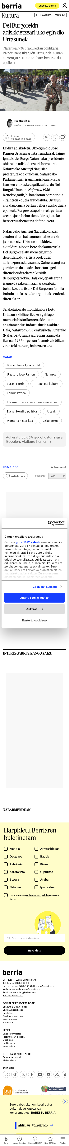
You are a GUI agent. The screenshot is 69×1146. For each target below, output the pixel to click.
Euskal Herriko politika (22, 411)
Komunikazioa (16, 393)
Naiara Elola (22, 120)
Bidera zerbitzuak (12, 1057)
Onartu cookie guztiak (34, 597)
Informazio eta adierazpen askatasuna (32, 402)
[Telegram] (15, 1074)
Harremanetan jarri (13, 995)
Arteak (51, 411)
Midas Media (9, 1060)
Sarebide (8, 1022)
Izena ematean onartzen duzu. (34, 897)
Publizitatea (9, 1013)
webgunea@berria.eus (28, 989)
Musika (60, 15)
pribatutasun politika (37, 895)
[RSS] (57, 1074)
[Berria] (12, 974)
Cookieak (8, 1039)
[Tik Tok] (65, 1074)
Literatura (44, 15)
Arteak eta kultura (46, 383)
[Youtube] (48, 1074)
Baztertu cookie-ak (34, 620)
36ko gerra (50, 420)
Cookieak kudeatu (45, 586)
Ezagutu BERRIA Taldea (15, 1006)
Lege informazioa (12, 1033)
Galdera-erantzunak (13, 1016)
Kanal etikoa (9, 1046)
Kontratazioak (10, 1019)
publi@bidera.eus (26, 992)
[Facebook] (31, 1074)
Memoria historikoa (20, 420)
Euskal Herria (16, 383)
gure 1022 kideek (28, 542)
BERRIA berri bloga (13, 1009)
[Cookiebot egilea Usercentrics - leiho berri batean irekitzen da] (49, 523)
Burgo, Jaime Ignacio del (23, 365)
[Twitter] (23, 1074)
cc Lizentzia (9, 1043)
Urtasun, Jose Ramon (21, 374)
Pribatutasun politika (14, 1036)
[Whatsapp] (6, 1074)
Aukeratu (32, 609)
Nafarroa (51, 374)
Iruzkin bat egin (18, 476)
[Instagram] (40, 1074)
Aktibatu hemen (34, 441)
